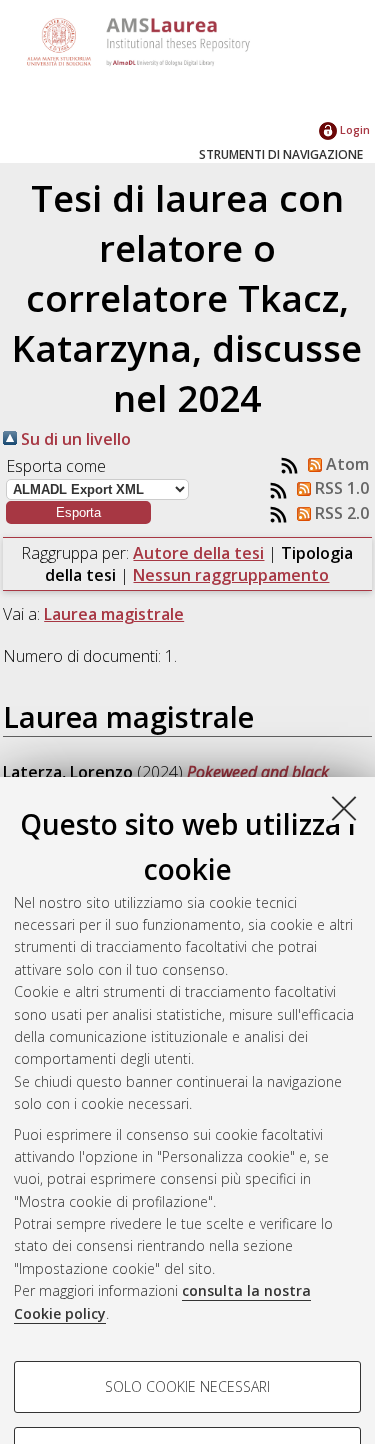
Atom (345, 464)
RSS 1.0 (340, 488)
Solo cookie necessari (187, 1386)
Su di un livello (74, 439)
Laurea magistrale (114, 614)
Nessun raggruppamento (231, 575)
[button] (78, 512)
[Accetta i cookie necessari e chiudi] (344, 808)
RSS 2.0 (340, 513)
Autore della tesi (198, 553)
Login (353, 129)
